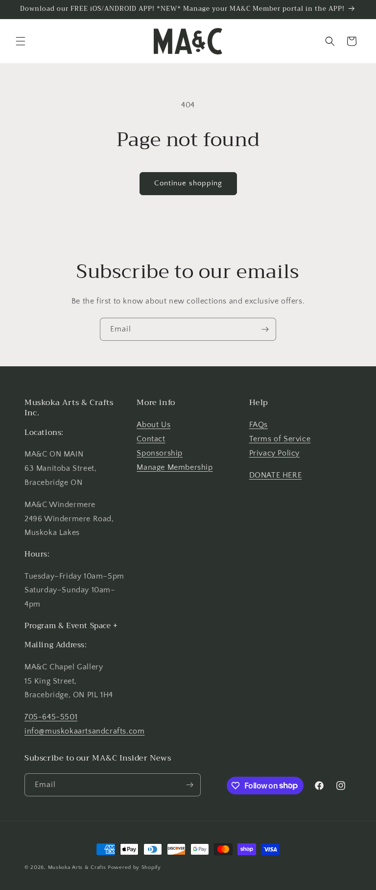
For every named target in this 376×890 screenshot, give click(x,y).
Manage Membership (174, 467)
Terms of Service (280, 438)
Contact (151, 438)
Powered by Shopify (134, 867)
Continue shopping (188, 183)
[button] (20, 41)
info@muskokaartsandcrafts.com (84, 731)
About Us (153, 424)
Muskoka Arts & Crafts (77, 867)
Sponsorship (160, 453)
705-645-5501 (50, 716)
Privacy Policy (274, 453)
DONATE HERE (275, 475)
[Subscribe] (265, 329)
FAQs (258, 424)
